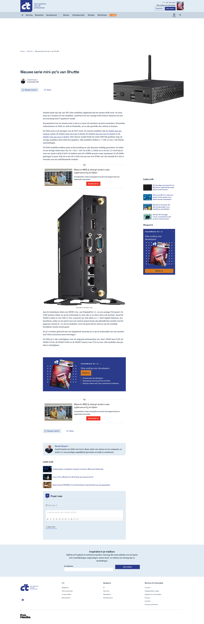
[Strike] (56, 519)
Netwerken (107, 594)
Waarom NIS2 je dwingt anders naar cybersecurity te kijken (92, 171)
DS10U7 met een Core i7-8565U (56, 137)
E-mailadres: (68, 566)
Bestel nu (86, 373)
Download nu (93, 184)
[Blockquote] (65, 519)
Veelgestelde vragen (152, 591)
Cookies (147, 601)
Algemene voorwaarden (153, 594)
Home (22, 51)
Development (108, 598)
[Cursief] (50, 519)
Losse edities (66, 594)
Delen (49, 90)
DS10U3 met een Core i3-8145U (72, 134)
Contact (147, 588)
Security (106, 591)
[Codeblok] (68, 519)
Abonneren (170, 8)
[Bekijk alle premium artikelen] (113, 15)
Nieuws (66, 15)
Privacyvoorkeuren (151, 604)
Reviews (91, 15)
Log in (20, 85)
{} (74, 519)
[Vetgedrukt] (47, 519)
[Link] (71, 519)
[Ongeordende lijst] (62, 519)
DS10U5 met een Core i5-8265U (102, 134)
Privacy (147, 598)
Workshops (102, 15)
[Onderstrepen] (53, 519)
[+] (77, 519)
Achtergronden (78, 15)
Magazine (65, 588)
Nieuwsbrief (66, 598)
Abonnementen (67, 591)
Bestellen (159, 8)
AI (104, 588)
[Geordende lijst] (59, 519)
